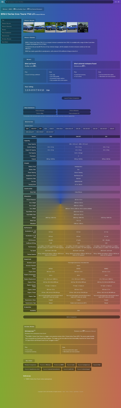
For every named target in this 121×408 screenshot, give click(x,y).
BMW (10, 9)
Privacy (71, 391)
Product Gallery (6, 23)
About (63, 391)
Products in (45, 364)
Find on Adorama (74, 110)
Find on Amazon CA (74, 113)
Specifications (5, 35)
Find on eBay (39, 113)
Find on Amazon (40, 110)
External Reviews (6, 38)
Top (3, 20)
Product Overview (6, 26)
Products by (59, 364)
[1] (34, 330)
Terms (67, 391)
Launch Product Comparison (71, 98)
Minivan (5, 9)
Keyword (70, 364)
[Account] (118, 2)
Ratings (4, 29)
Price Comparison (6, 32)
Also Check (5, 42)
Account (81, 391)
